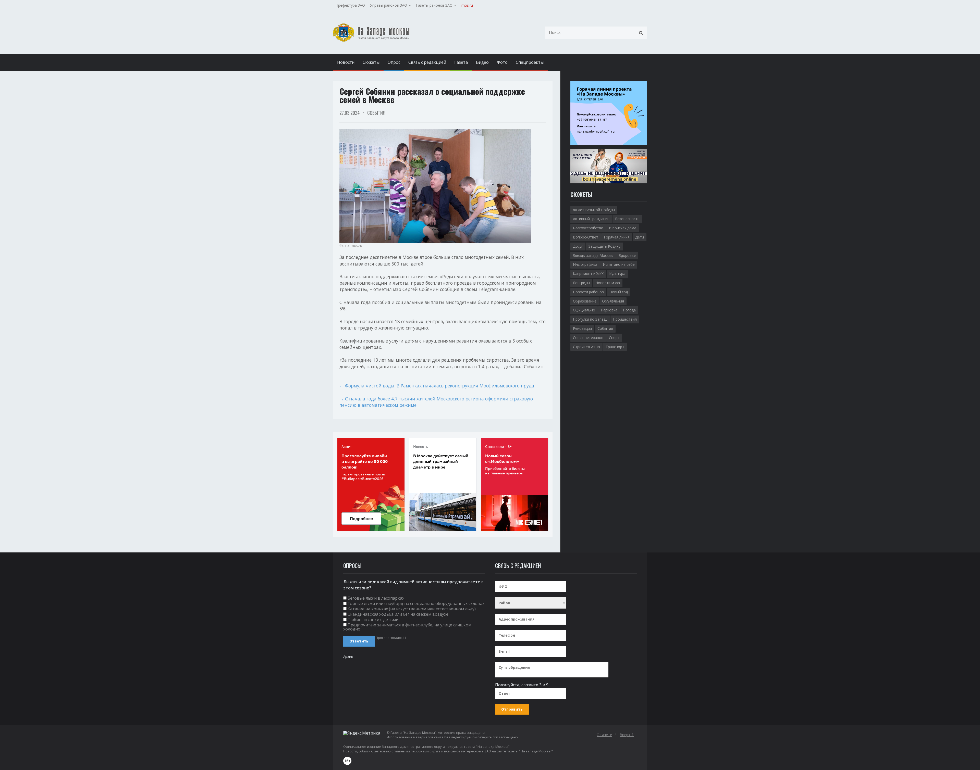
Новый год (618, 291)
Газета (461, 62)
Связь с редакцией (427, 62)
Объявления (613, 301)
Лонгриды (581, 282)
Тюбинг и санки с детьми (373, 619)
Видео (482, 62)
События (376, 112)
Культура (617, 273)
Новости (345, 62)
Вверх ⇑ (627, 734)
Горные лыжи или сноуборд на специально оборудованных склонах (416, 603)
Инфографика (585, 264)
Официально (584, 310)
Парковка (609, 310)
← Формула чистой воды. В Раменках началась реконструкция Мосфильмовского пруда (436, 386)
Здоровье (627, 255)
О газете (604, 734)
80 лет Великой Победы (594, 209)
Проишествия (625, 319)
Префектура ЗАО (350, 5)
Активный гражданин (591, 218)
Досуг (578, 246)
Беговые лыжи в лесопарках (376, 598)
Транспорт (615, 346)
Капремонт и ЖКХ (588, 273)
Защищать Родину (604, 246)
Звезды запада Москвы (593, 255)
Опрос (394, 62)
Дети (639, 237)
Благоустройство (588, 227)
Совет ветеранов (588, 337)
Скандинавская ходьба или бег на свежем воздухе (398, 614)
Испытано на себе (619, 264)
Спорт (614, 337)
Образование (584, 301)
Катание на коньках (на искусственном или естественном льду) (412, 609)
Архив (348, 656)
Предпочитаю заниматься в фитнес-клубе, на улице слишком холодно (407, 627)
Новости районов (588, 291)
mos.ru (467, 5)
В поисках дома (622, 227)
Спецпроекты (530, 62)
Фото (502, 62)
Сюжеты (371, 62)
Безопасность (627, 218)
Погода (629, 310)
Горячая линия (617, 237)
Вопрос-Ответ (585, 237)
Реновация (582, 328)
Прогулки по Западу (590, 319)
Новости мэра (607, 282)
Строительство (586, 346)
